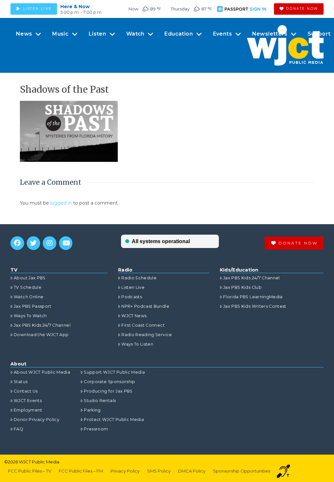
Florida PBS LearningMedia (253, 296)
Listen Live (132, 287)
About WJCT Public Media (42, 372)
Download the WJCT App (41, 334)
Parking (92, 410)
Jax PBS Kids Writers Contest (254, 306)
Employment (28, 410)
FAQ (18, 429)
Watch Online (28, 296)
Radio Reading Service (146, 334)
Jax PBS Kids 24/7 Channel (42, 325)
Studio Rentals (100, 400)
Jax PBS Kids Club (242, 287)
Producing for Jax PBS (108, 391)
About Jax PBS (30, 277)
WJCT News (133, 315)
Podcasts (131, 296)
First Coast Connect (143, 325)
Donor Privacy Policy (36, 419)
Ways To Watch (30, 315)
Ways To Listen (137, 344)
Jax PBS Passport (33, 306)
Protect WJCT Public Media (114, 419)
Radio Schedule (139, 277)
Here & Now (75, 6)
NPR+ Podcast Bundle (145, 306)
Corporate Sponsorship (109, 381)
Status (20, 381)
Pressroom (96, 429)
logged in (61, 203)
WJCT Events (28, 400)
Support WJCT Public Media (114, 372)
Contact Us (26, 391)
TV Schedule (27, 287)
